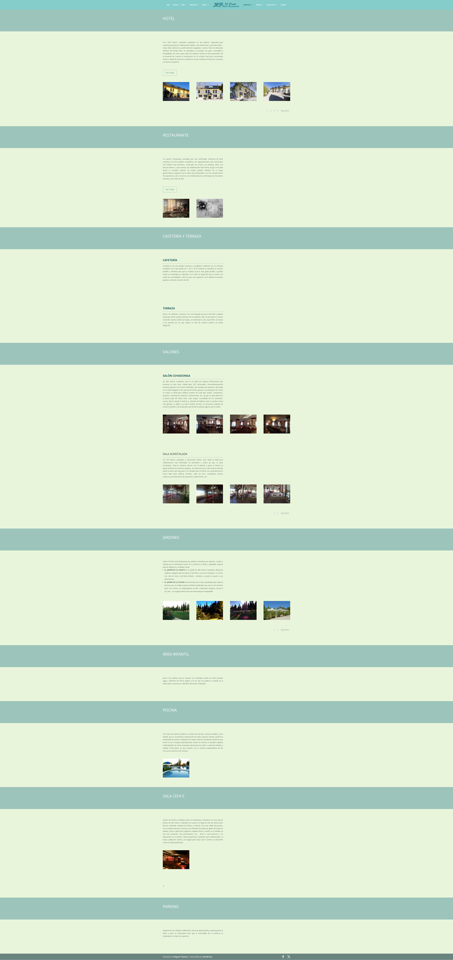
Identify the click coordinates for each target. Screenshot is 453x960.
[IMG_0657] (277, 503)
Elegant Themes (181, 957)
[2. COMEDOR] (176, 217)
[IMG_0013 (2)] (209, 433)
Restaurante (193, 5)
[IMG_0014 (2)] (243, 433)
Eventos (204, 5)
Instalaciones (247, 5)
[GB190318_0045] (209, 100)
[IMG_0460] (277, 433)
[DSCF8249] (176, 100)
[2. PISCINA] (176, 777)
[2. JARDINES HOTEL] (209, 619)
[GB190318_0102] (277, 100)
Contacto (283, 5)
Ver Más (169, 72)
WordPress (207, 957)
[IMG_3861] (176, 503)
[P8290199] (277, 619)
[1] (243, 619)
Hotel (182, 5)
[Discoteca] (176, 868)
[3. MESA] (209, 217)
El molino (258, 5)
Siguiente (285, 110)
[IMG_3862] (209, 503)
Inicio (168, 5)
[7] (243, 503)
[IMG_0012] (176, 433)
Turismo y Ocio (271, 5)
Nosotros (175, 5)
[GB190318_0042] (243, 100)
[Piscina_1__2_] (176, 619)
